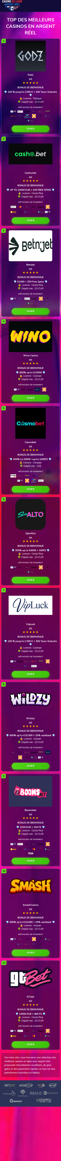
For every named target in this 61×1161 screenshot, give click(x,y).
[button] (30, 129)
